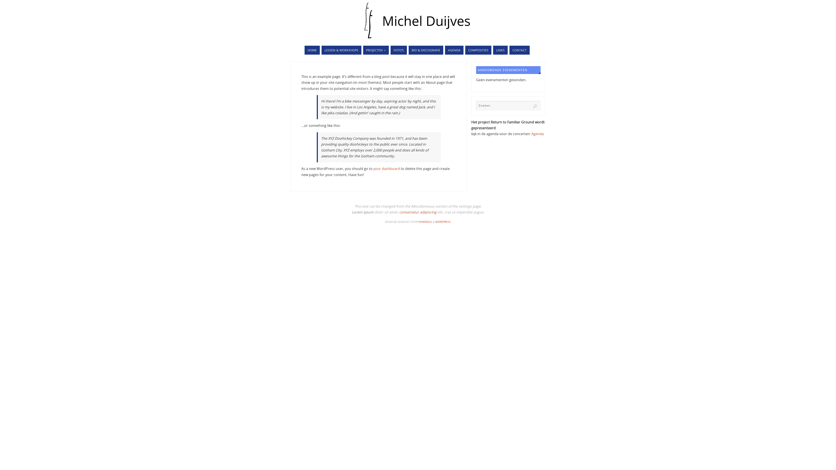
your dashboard (386, 168)
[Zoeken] (535, 106)
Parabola (425, 222)
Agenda (537, 133)
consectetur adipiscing (418, 212)
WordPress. (443, 222)
